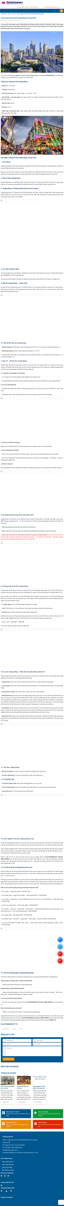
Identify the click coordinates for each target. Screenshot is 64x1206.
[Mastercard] (12, 1191)
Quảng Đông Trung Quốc (22, 28)
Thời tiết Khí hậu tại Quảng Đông (14, 343)
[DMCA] (3, 1186)
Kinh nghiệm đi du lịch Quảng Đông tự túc (19, 839)
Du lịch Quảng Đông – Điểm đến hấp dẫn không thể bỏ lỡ (24, 672)
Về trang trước (5, 1028)
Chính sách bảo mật (8, 1164)
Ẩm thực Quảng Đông (11, 767)
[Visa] (8, 1191)
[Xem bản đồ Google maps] (9, 1155)
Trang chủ (3, 14)
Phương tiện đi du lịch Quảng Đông (15, 586)
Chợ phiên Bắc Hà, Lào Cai (22, 1087)
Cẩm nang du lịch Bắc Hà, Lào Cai (7, 1087)
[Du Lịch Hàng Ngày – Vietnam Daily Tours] (12, 3)
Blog (9, 14)
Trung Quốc (4, 24)
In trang (21, 1028)
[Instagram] (9, 1176)
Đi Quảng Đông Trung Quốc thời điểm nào (18, 515)
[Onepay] (3, 1191)
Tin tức (14, 14)
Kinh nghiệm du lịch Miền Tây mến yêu (39, 1087)
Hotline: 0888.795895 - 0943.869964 (27, 7)
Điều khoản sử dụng (8, 1170)
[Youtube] (5, 1176)
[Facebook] (2, 1176)
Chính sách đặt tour (7, 1162)
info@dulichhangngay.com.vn (52, 7)
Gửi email (14, 1028)
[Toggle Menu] (61, 11)
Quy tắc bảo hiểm (7, 1167)
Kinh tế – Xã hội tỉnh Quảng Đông (15, 361)
